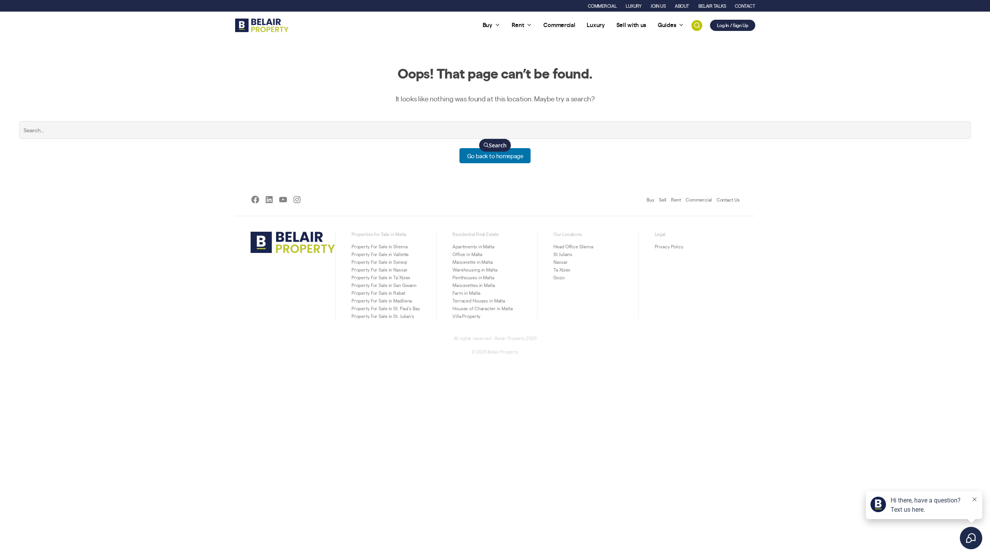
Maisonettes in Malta (473, 285)
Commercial (699, 199)
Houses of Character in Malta (482, 308)
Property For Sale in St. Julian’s (383, 316)
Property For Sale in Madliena (382, 300)
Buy (650, 199)
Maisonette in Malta (472, 262)
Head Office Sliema (573, 246)
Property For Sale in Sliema (380, 246)
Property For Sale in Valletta (380, 254)
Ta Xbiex (561, 270)
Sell (663, 199)
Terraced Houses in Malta (478, 300)
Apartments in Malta (473, 246)
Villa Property (466, 316)
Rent (676, 199)
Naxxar (560, 262)
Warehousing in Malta (474, 270)
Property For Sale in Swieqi (379, 262)
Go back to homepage (495, 155)
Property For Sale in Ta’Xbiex (381, 277)
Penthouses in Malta (473, 277)
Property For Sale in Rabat (378, 293)
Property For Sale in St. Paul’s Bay (386, 308)
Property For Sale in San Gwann (384, 285)
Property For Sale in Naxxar (380, 270)
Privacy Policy (669, 246)
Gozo (559, 277)
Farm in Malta (466, 293)
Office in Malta (467, 254)
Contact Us (728, 199)
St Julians (562, 254)
